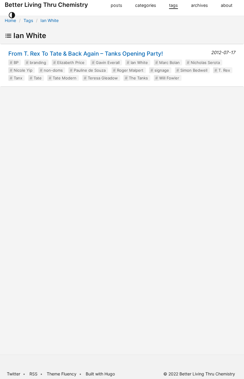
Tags (28, 20)
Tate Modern (64, 78)
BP (16, 62)
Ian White (49, 20)
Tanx (18, 78)
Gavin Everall (108, 62)
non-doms (53, 70)
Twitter (13, 373)
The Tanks (138, 78)
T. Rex (224, 70)
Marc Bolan (169, 62)
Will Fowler (169, 78)
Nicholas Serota (205, 62)
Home (10, 20)
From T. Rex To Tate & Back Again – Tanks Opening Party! (85, 53)
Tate (38, 78)
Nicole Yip (23, 70)
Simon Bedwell (193, 70)
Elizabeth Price (71, 62)
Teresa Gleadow (103, 78)
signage (161, 70)
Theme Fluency (62, 373)
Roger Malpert (130, 70)
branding (38, 62)
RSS (33, 373)
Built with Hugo (100, 373)
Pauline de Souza (90, 70)
